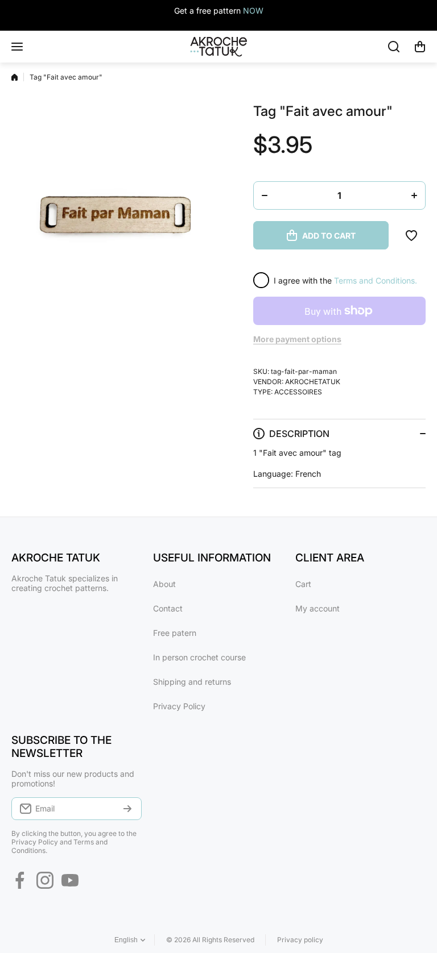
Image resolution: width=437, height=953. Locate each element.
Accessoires (298, 392)
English (126, 940)
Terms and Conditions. (375, 280)
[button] (420, 46)
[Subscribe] (127, 808)
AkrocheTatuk (312, 381)
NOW (253, 10)
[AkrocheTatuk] (218, 47)
